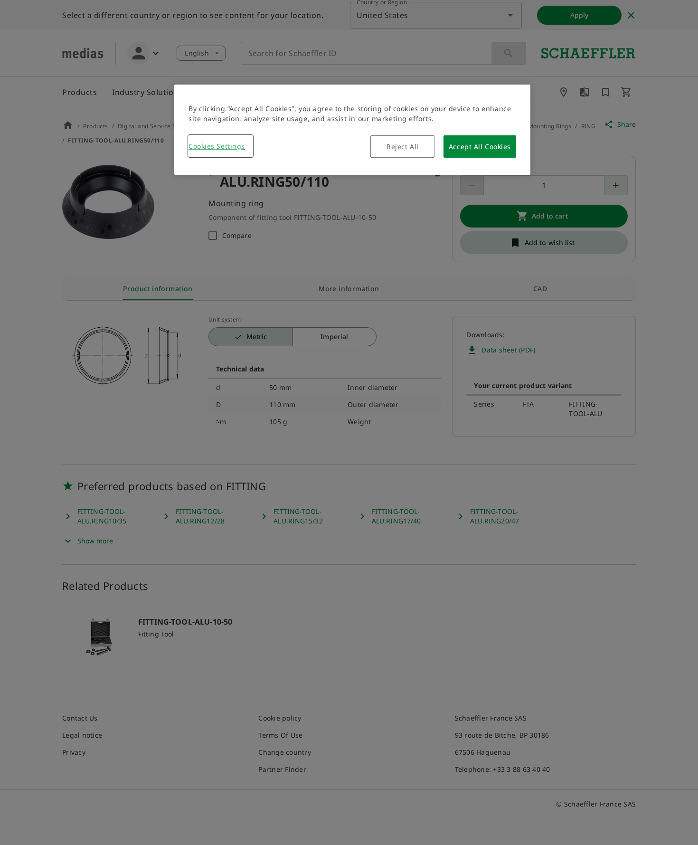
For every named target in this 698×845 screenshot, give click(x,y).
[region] (352, 130)
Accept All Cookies (480, 146)
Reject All (403, 146)
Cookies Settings (217, 146)
